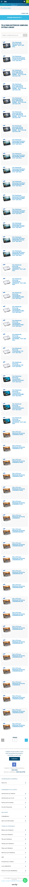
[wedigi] (14, 884)
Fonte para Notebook (7, 834)
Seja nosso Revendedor (8, 821)
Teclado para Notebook (8, 843)
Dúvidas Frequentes (7, 807)
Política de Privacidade (7, 802)
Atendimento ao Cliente (9, 789)
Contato (3, 881)
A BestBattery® (5, 816)
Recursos (5, 812)
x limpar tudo (24, 13)
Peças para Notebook (7, 848)
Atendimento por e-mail (8, 798)
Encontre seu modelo (14, 35)
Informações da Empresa (9, 779)
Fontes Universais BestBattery (9, 870)
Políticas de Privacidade (22, 881)
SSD (3, 857)
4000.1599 (15, 770)
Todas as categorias (8, 826)
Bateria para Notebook (7, 830)
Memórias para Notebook (8, 852)
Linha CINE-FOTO (6, 866)
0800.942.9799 (20, 772)
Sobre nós (4, 783)
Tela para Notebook (7, 839)
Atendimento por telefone (8, 793)
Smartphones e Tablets (8, 861)
